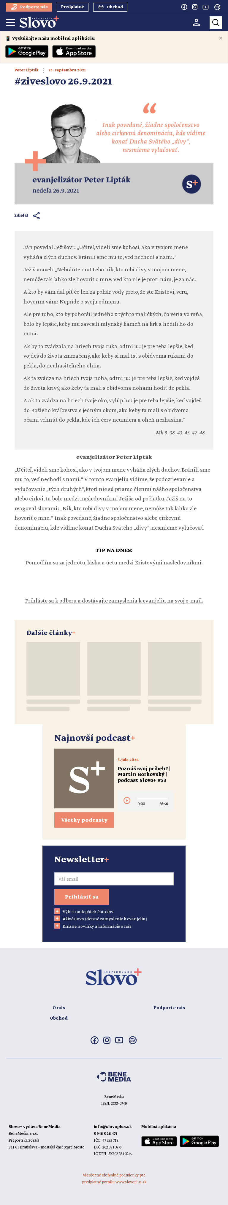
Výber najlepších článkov (88, 912)
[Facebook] (184, 7)
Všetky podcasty (84, 820)
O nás (59, 1008)
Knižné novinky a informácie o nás (97, 926)
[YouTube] (205, 6)
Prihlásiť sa (82, 897)
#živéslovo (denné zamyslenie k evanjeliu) (105, 919)
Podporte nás (169, 1008)
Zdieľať (21, 215)
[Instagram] (194, 7)
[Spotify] (217, 7)
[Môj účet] (196, 22)
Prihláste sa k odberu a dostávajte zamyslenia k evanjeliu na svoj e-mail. (114, 601)
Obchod (59, 1018)
